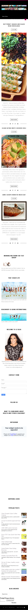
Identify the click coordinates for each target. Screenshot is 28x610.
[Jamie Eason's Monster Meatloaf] (14, 211)
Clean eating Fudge (6, 542)
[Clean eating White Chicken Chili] (14, 151)
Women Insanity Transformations (10, 576)
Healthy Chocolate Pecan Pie (9, 555)
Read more (14, 119)
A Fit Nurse (9, 607)
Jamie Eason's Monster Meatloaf (14, 195)
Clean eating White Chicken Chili (14, 128)
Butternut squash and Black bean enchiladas (14, 25)
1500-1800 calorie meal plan (9, 528)
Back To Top (20, 607)
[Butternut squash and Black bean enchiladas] (14, 67)
